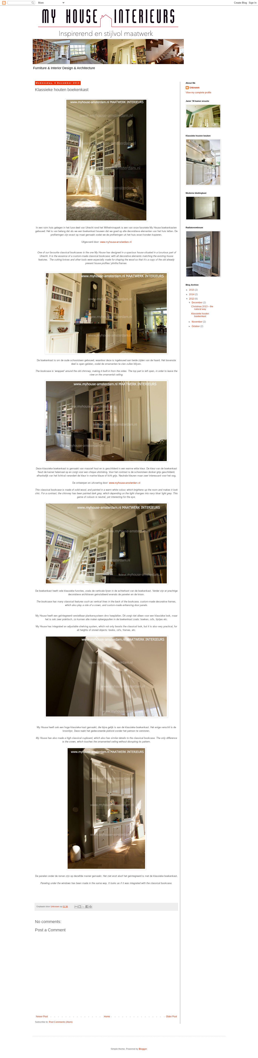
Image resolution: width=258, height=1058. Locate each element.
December (197, 302)
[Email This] (76, 907)
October (196, 326)
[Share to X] (83, 907)
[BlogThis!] (80, 907)
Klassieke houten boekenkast (200, 315)
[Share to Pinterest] (90, 907)
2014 (192, 294)
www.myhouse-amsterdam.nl (115, 242)
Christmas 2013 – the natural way (202, 307)
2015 (192, 290)
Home (107, 1016)
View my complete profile (198, 92)
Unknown (194, 87)
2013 (192, 298)
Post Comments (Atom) (61, 1022)
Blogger (143, 1049)
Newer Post (42, 1016)
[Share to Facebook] (87, 907)
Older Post (171, 1016)
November (197, 321)
